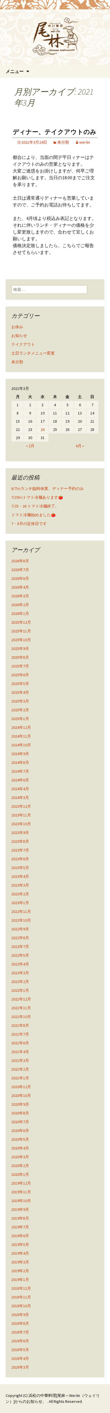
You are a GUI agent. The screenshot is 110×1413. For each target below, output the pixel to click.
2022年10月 (21, 920)
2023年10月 (21, 823)
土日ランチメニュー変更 (33, 353)
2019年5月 (20, 1244)
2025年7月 (20, 666)
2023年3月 (20, 885)
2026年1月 (20, 613)
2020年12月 (21, 1086)
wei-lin (84, 142)
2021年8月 (20, 1025)
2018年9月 (20, 1314)
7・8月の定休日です (29, 523)
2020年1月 (20, 1174)
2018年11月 (21, 1297)
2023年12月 (21, 806)
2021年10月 (21, 1016)
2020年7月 (20, 1121)
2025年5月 (20, 683)
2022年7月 (20, 946)
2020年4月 (20, 1148)
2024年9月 (20, 753)
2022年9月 (20, 929)
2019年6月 (20, 1235)
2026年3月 (20, 596)
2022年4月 (20, 964)
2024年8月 (20, 762)
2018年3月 (20, 1367)
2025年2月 (20, 709)
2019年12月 (21, 1183)
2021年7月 (20, 1034)
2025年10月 (21, 639)
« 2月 (30, 445)
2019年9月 (20, 1209)
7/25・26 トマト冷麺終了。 (35, 506)
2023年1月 (20, 902)
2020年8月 (20, 1113)
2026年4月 (20, 587)
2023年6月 (20, 858)
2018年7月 (20, 1332)
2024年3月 (20, 797)
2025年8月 (20, 657)
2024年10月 (21, 744)
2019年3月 (20, 1262)
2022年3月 (20, 972)
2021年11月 (21, 1007)
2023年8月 (20, 841)
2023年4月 (20, 876)
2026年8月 (20, 560)
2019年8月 (20, 1218)
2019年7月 (20, 1227)
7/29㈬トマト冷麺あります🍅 (37, 497)
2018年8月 (20, 1323)
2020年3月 (20, 1156)
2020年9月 (20, 1104)
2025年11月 (21, 631)
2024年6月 (20, 780)
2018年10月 (21, 1305)
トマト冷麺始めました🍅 (33, 514)
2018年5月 (20, 1349)
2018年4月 (20, 1358)
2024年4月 (20, 788)
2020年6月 (20, 1130)
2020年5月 (20, 1139)
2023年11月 (21, 815)
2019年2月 (20, 1270)
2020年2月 (20, 1165)
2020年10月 (21, 1095)
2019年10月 (21, 1200)
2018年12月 (21, 1288)
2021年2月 (20, 1069)
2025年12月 (21, 622)
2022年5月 (20, 955)
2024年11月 (21, 736)
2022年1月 (20, 990)
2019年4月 (20, 1253)
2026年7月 (20, 569)
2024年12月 (21, 727)
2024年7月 (20, 771)
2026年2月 (20, 604)
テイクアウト (23, 344)
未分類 (63, 142)
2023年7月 (20, 850)
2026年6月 (20, 578)
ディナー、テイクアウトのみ (54, 132)
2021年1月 (20, 1078)
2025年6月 (20, 674)
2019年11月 (21, 1191)
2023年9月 (20, 832)
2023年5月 (20, 867)
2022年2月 (20, 981)
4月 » (80, 445)
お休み (17, 326)
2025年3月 (20, 701)
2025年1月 (20, 718)
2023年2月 (20, 893)
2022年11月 (21, 911)
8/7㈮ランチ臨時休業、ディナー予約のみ (47, 488)
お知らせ (19, 335)
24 (43, 429)
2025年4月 (20, 692)
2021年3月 (20, 1060)
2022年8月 (20, 937)
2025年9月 (20, 648)
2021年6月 (20, 1042)
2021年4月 (20, 1051)
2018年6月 (20, 1340)
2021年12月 (21, 999)
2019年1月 (20, 1279)
